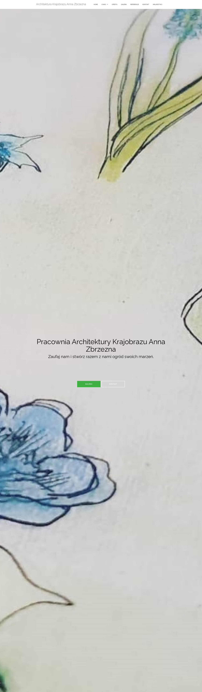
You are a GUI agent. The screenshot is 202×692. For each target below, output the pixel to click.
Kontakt (113, 384)
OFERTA (114, 4)
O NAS (103, 4)
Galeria (124, 4)
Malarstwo (157, 4)
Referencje (134, 4)
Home (96, 4)
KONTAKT (145, 4)
